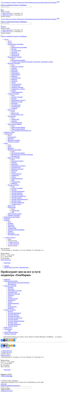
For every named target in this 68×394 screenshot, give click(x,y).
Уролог (10, 297)
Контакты (48, 2)
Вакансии (7, 279)
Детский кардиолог (14, 316)
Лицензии (4, 384)
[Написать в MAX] (7, 391)
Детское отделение (17, 97)
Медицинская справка (18, 153)
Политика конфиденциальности (10, 385)
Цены (27, 2)
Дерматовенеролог (13, 303)
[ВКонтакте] (2, 340)
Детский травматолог (14, 324)
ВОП (9, 305)
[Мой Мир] (14, 340)
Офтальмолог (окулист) (15, 290)
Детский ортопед (13, 319)
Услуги (3, 2)
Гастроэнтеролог (13, 298)
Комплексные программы (36, 2)
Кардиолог (11, 289)
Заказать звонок (12, 245)
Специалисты (20, 2)
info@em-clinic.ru (6, 260)
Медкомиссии (12, 284)
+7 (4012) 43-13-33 (6, 15)
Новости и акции (11, 2)
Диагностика (15, 119)
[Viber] (7, 340)
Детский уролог (12, 322)
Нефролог (11, 308)
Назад (9, 41)
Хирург (10, 302)
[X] (4, 340)
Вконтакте (7, 263)
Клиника (53, 2)
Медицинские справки (18, 60)
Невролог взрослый (14, 294)
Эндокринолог (12, 306)
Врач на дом (15, 113)
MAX (2, 10)
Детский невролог (13, 314)
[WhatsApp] (9, 340)
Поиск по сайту (5, 389)
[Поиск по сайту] (1, 25)
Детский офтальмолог (14, 313)
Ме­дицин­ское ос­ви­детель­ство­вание (18, 282)
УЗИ (9, 330)
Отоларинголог (12, 292)
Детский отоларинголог (15, 318)
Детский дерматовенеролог (16, 321)
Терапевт (10, 287)
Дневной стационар (10, 334)
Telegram (3, 26)
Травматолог (11, 300)
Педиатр (10, 311)
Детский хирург (13, 326)
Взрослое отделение (17, 66)
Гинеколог (11, 295)
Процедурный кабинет (18, 127)
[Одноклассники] (12, 340)
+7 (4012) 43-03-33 (6, 13)
